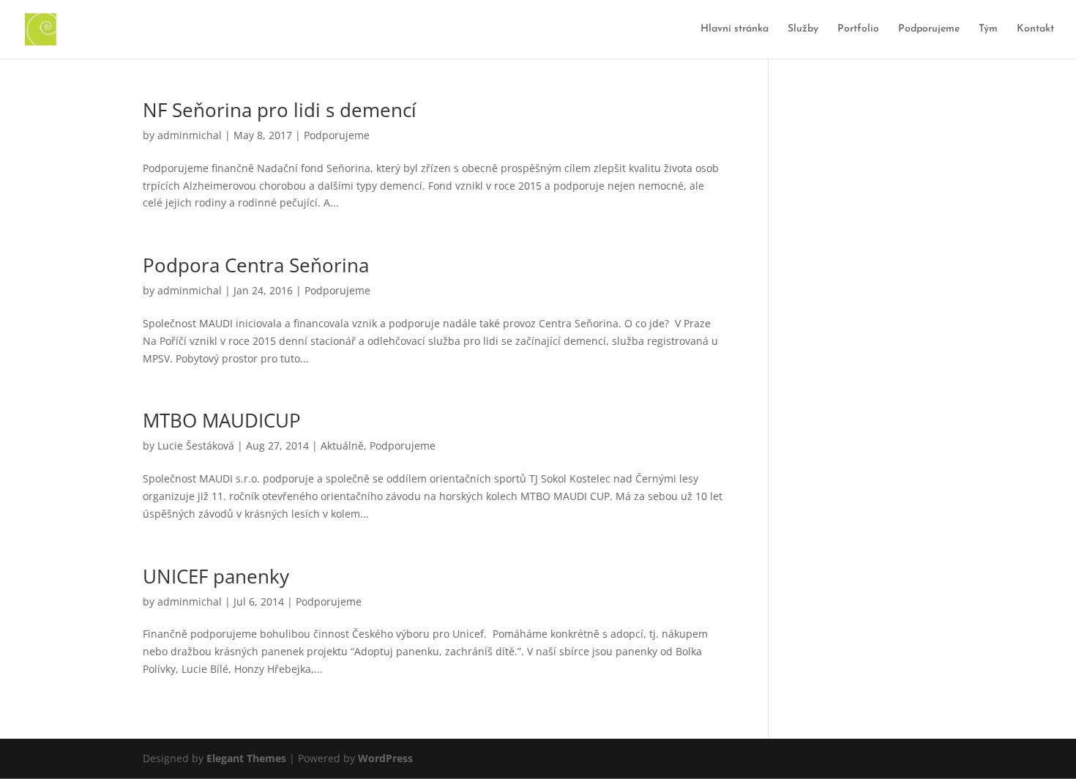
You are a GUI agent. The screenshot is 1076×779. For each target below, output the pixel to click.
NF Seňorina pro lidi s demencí (279, 110)
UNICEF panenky (216, 576)
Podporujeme (929, 29)
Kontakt (1035, 29)
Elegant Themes (246, 758)
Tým (988, 29)
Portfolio (858, 29)
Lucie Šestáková (195, 445)
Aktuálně (342, 445)
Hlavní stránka (734, 29)
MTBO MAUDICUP (222, 420)
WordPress (385, 758)
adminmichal (189, 135)
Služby (803, 29)
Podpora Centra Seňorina (256, 265)
